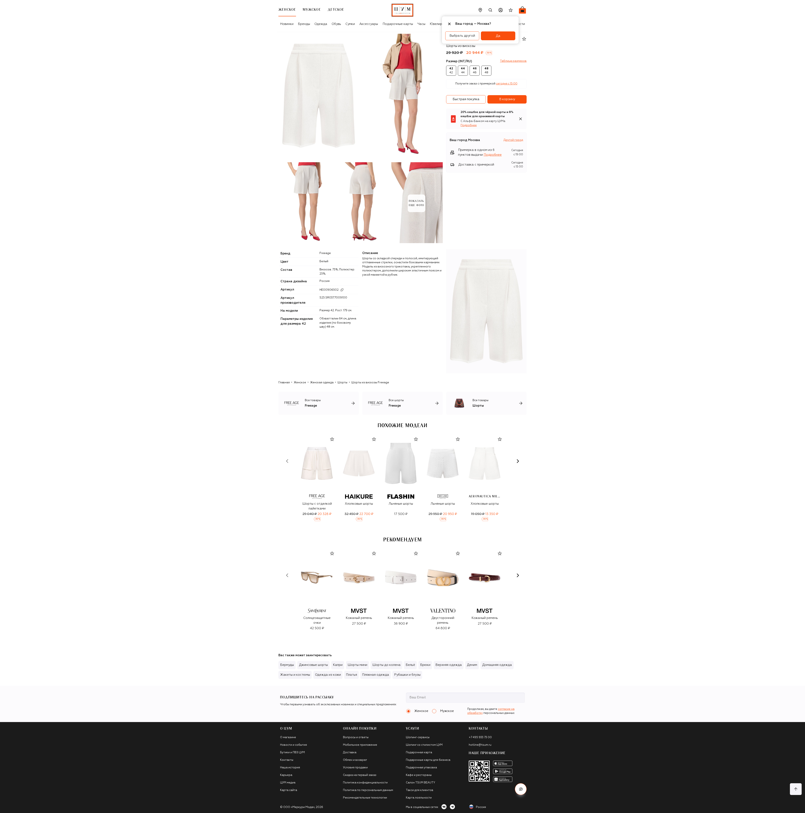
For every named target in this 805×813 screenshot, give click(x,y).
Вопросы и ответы (356, 737)
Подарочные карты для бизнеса (428, 760)
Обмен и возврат (355, 760)
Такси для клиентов (419, 790)
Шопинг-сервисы (418, 737)
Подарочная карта (419, 752)
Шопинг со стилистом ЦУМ (424, 745)
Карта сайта (288, 790)
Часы (421, 24)
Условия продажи (355, 767)
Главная (284, 382)
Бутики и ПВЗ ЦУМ (292, 752)
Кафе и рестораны (419, 775)
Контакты (286, 760)
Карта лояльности (419, 797)
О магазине (288, 737)
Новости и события (293, 745)
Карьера (286, 775)
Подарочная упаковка (421, 767)
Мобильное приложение (360, 745)
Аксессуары (368, 24)
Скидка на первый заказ (359, 775)
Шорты (342, 382)
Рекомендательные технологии (365, 797)
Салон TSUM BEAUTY (420, 782)
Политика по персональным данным (368, 790)
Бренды (304, 24)
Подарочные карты (398, 24)
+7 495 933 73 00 (480, 737)
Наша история (290, 767)
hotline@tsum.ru (480, 745)
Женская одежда (322, 382)
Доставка (349, 752)
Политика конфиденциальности (365, 782)
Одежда (320, 24)
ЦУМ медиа (287, 782)
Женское (300, 382)
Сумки (350, 24)
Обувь (336, 24)
